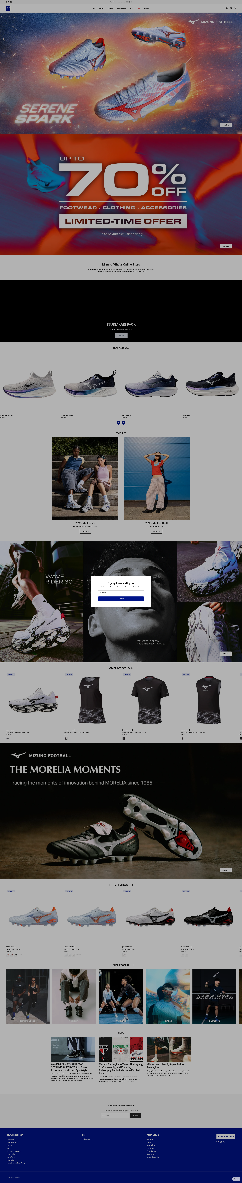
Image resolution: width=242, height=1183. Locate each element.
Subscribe (121, 599)
